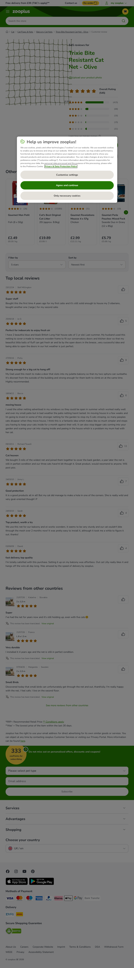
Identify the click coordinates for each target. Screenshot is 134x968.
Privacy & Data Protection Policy (61, 166)
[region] (67, 170)
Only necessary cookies (67, 195)
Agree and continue (67, 185)
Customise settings (67, 175)
